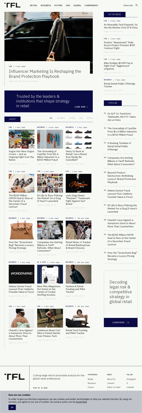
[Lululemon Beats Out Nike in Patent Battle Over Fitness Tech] (50, 318)
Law (68, 5)
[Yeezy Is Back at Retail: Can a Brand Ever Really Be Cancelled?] (78, 139)
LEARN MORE (118, 322)
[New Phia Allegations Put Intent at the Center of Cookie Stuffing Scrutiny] (50, 274)
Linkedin (130, 387)
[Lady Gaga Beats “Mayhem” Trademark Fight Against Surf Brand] (78, 183)
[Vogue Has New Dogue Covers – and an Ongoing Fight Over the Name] (21, 139)
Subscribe (128, 5)
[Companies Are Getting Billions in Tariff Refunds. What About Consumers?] (50, 230)
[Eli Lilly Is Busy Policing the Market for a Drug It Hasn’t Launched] (50, 183)
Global (77, 5)
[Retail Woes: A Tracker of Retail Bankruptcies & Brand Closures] (78, 230)
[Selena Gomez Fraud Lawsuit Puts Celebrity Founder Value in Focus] (21, 274)
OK (12, 407)
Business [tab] (61, 118)
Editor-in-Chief (113, 387)
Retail (33, 5)
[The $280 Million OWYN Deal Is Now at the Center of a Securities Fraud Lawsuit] (21, 183)
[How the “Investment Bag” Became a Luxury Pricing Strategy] (21, 230)
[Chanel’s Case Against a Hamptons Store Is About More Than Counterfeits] (21, 318)
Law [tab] (81, 118)
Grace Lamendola (31, 81)
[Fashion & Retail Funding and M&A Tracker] (78, 274)
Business (46, 5)
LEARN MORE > (81, 107)
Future (58, 5)
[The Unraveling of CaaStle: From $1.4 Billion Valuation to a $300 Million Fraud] (50, 139)
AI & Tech (41, 262)
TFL (26, 164)
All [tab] (51, 118)
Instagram (131, 379)
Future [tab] (72, 118)
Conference (91, 5)
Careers (110, 383)
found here (81, 401)
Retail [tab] (90, 118)
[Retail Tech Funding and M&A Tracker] (78, 318)
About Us (111, 379)
